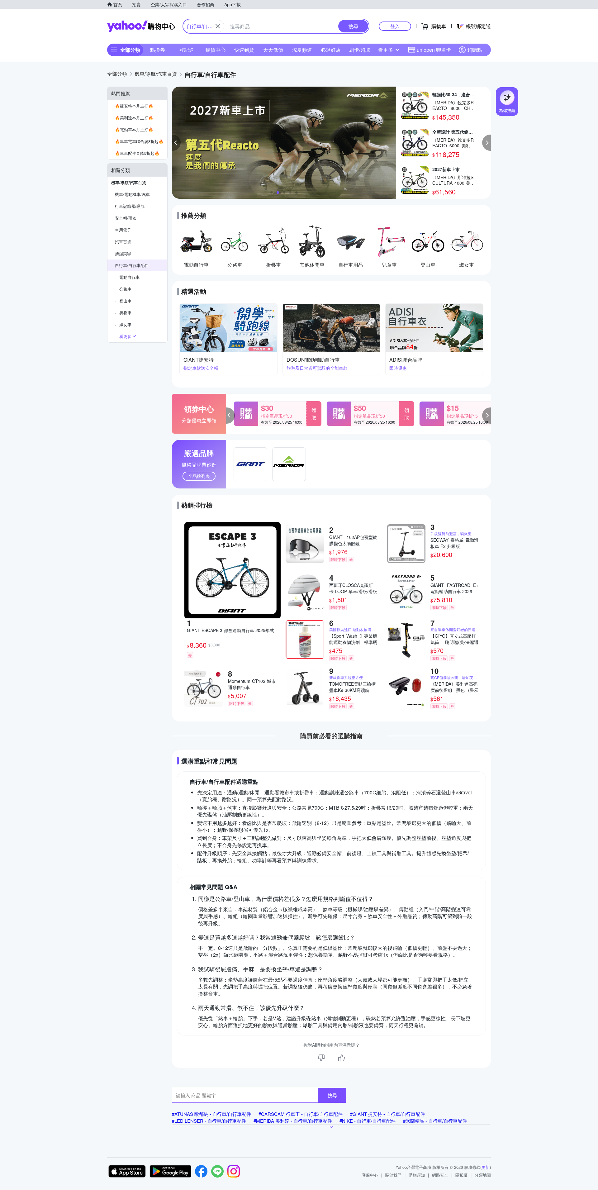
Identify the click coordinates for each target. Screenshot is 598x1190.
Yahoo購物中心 (141, 26)
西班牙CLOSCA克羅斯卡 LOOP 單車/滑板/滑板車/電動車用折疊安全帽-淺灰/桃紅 (353, 588)
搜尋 (332, 1095)
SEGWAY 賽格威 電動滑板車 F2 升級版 (454, 543)
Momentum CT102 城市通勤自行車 (252, 684)
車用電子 (123, 230)
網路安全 (440, 1175)
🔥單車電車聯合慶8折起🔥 (139, 141)
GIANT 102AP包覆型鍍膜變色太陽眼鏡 (353, 540)
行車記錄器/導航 (130, 206)
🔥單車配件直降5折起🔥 (137, 153)
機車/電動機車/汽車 (132, 194)
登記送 (186, 49)
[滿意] (341, 1058)
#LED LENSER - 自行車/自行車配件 (209, 1120)
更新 (486, 1167)
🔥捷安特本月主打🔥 (134, 106)
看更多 (385, 49)
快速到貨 (244, 49)
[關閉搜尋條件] (217, 26)
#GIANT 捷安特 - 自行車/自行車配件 (387, 1114)
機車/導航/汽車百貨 (128, 182)
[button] (176, 143)
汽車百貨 (123, 242)
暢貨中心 (215, 49)
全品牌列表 (199, 476)
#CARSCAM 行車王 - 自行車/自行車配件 (301, 1114)
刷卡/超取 (359, 49)
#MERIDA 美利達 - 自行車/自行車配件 (293, 1120)
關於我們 (393, 1175)
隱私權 (461, 1175)
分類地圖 (483, 1175)
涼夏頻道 (302, 49)
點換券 (157, 49)
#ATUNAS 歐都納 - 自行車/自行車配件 (211, 1114)
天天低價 (273, 49)
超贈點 (474, 49)
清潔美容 (123, 253)
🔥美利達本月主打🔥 (134, 118)
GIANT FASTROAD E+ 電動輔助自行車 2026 (454, 588)
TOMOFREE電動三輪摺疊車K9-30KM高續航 (352, 687)
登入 (395, 26)
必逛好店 (331, 49)
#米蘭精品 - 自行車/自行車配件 (435, 1120)
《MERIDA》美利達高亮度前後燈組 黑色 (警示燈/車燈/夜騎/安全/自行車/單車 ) (454, 687)
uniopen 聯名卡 (434, 49)
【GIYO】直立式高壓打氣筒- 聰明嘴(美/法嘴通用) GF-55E (454, 639)
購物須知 (417, 1175)
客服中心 (370, 1175)
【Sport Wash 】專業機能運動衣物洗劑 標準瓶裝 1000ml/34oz (353, 639)
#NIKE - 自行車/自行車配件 (367, 1120)
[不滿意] (321, 1058)
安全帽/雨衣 (125, 218)
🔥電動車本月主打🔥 (134, 129)
